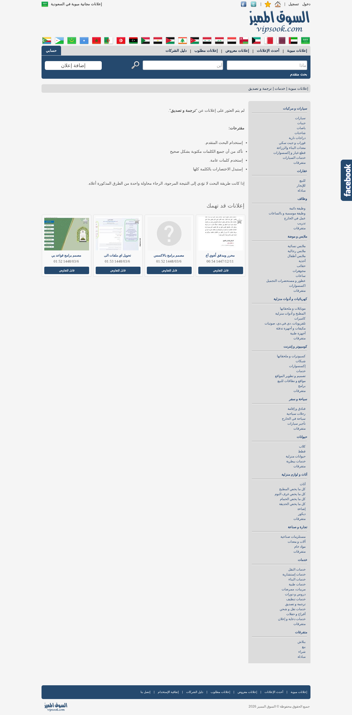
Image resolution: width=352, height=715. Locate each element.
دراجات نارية (297, 138)
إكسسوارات (297, 366)
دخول (306, 4)
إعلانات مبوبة (297, 50)
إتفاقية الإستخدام (168, 692)
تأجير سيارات (296, 423)
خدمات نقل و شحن (293, 609)
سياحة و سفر (298, 399)
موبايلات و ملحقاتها (293, 308)
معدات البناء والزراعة (291, 148)
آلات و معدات (297, 542)
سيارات (300, 118)
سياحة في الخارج (294, 419)
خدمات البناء (297, 579)
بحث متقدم (298, 74)
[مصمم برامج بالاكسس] (169, 233)
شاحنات (300, 133)
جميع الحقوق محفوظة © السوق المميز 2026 (279, 706)
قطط (302, 451)
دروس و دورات (295, 594)
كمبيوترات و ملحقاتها (291, 356)
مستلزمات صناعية (293, 537)
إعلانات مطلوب (206, 50)
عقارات (302, 171)
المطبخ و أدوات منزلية (290, 313)
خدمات (280, 88)
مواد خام (300, 546)
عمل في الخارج (295, 218)
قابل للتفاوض (221, 270)
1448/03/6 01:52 (169, 261)
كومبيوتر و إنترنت (295, 346)
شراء (302, 652)
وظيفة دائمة (297, 208)
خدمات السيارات (294, 158)
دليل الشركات (176, 50)
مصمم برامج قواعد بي (66, 255)
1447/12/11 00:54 (220, 261)
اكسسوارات (297, 286)
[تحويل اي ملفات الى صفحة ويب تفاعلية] (118, 233)
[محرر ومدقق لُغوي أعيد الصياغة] (220, 233)
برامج (302, 386)
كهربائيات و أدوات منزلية (290, 299)
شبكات (301, 361)
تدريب (301, 223)
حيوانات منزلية (296, 456)
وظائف (302, 199)
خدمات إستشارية (294, 574)
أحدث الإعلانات (268, 50)
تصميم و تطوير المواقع (290, 376)
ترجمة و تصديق (260, 88)
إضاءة (302, 509)
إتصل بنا (145, 692)
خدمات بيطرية (296, 461)
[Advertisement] (142, 22)
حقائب (301, 266)
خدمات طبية (297, 584)
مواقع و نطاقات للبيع (291, 381)
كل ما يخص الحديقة (292, 504)
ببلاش (302, 642)
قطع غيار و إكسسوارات (289, 153)
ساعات (301, 276)
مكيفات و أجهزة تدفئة (291, 328)
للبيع (302, 180)
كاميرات (300, 318)
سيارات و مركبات (295, 108)
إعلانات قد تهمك (225, 206)
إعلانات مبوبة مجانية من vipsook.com (277, 21)
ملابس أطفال (296, 256)
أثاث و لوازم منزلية (294, 474)
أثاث (303, 484)
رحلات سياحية (296, 414)
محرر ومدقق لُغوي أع (220, 255)
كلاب (302, 446)
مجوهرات (299, 271)
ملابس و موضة (297, 236)
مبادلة (302, 190)
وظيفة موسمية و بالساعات (287, 213)
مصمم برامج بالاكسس (169, 255)
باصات (301, 128)
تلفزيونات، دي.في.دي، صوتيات (285, 323)
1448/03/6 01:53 (117, 261)
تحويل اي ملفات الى (117, 255)
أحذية (302, 261)
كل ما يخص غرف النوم (290, 494)
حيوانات (302, 437)
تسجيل (293, 4)
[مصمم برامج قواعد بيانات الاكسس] (66, 233)
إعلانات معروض (237, 50)
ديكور (302, 514)
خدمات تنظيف (296, 599)
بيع (304, 647)
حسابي (51, 50)
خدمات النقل (297, 569)
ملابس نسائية (297, 246)
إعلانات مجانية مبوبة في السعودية (76, 4)
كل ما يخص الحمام (293, 499)
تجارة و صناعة (297, 527)
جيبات (301, 123)
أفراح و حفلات (296, 614)
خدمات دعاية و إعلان (292, 619)
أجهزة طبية (298, 333)
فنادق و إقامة (297, 409)
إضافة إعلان (73, 65)
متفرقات (299, 163)
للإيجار (301, 185)
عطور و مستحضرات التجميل (286, 281)
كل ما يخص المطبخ (292, 489)
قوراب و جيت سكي (292, 143)
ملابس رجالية (297, 251)
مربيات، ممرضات (294, 589)
